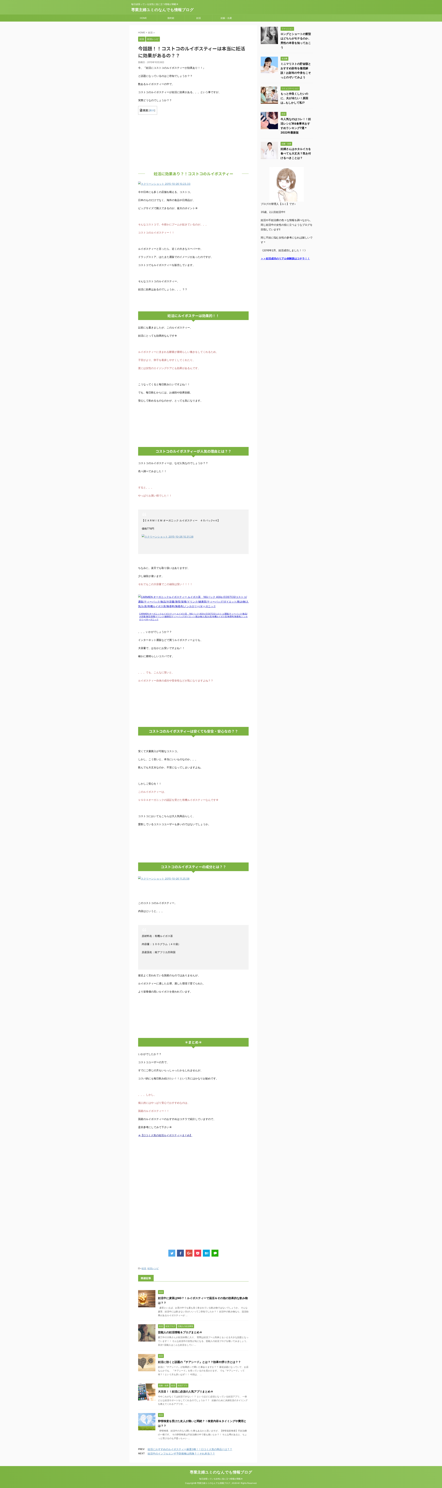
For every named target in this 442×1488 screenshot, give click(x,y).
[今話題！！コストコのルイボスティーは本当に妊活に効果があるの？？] (206, 1253)
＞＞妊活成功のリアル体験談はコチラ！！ (285, 258)
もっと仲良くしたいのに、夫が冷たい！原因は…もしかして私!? (294, 98)
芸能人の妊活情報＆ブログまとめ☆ (180, 1332)
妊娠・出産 (226, 18)
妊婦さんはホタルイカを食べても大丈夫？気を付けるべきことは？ (296, 153)
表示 (152, 110)
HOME (143, 18)
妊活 (198, 18)
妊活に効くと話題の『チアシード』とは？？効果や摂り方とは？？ (199, 1362)
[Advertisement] (193, 141)
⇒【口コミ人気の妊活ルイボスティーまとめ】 (165, 1135)
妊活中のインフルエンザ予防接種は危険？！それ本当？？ (181, 1453)
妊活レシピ (153, 1268)
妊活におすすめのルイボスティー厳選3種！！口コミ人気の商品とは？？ (190, 1449)
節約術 (170, 18)
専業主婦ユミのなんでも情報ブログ (162, 9)
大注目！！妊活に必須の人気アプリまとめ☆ (185, 1391)
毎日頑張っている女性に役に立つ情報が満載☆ (221, 1478)
